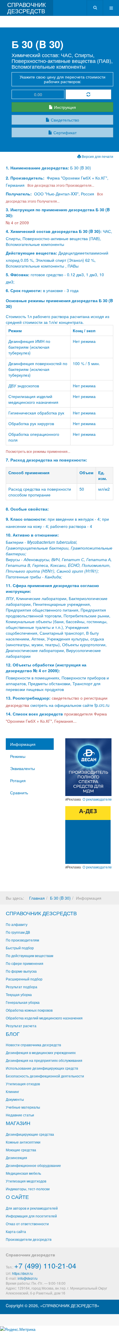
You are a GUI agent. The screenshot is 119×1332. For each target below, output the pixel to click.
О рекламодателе (97, 799)
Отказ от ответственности (27, 1223)
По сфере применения (24, 963)
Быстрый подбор (20, 947)
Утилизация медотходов (26, 1180)
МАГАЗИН (18, 1122)
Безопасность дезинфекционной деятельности (45, 1075)
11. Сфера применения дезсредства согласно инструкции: (52, 588)
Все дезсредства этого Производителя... (60, 185)
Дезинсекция (16, 1157)
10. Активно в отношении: (32, 535)
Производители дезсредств (28, 1239)
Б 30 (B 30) (60, 898)
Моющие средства (21, 1149)
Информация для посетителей (31, 1215)
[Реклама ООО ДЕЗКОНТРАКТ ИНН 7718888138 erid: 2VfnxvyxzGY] (88, 834)
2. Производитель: (26, 178)
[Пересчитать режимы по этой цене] (88, 94)
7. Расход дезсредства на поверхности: (46, 460)
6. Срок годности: (24, 290)
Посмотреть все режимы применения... (38, 451)
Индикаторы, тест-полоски (28, 1188)
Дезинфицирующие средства (30, 1134)
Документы (15, 1099)
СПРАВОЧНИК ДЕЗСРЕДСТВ (41, 913)
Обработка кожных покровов (29, 1010)
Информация (23, 744)
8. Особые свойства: (27, 509)
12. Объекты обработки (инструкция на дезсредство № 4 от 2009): (46, 667)
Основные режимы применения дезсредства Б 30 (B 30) (59, 303)
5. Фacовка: (17, 274)
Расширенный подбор (24, 978)
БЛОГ (13, 1033)
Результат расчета (21, 1025)
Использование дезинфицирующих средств (42, 1068)
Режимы (17, 756)
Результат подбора (21, 986)
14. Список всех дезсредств (34, 714)
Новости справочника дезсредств (33, 1044)
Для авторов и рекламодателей (32, 1208)
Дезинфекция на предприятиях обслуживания (44, 1060)
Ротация (18, 780)
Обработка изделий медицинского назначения (44, 1017)
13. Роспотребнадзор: (28, 698)
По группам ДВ (18, 932)
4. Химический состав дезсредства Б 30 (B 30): (54, 231)
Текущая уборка (19, 994)
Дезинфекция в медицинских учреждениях (41, 1052)
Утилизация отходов (23, 1083)
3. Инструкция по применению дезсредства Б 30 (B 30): (58, 212)
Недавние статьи (20, 1114)
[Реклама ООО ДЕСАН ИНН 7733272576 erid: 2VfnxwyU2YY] (88, 766)
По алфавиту (16, 924)
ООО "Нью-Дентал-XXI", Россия (64, 194)
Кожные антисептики (23, 1141)
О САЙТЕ (17, 1196)
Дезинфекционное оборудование (33, 1165)
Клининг (12, 1091)
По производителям (22, 939)
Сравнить (19, 792)
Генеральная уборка (23, 1002)
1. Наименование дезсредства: (38, 168)
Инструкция (64, 107)
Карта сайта (16, 1231)
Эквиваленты (22, 768)
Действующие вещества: (31, 253)
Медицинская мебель (23, 1173)
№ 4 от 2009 (17, 222)
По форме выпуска (21, 971)
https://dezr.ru (22, 1273)
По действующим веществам (29, 955)
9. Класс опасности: (26, 519)
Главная (37, 898)
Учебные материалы (23, 1107)
